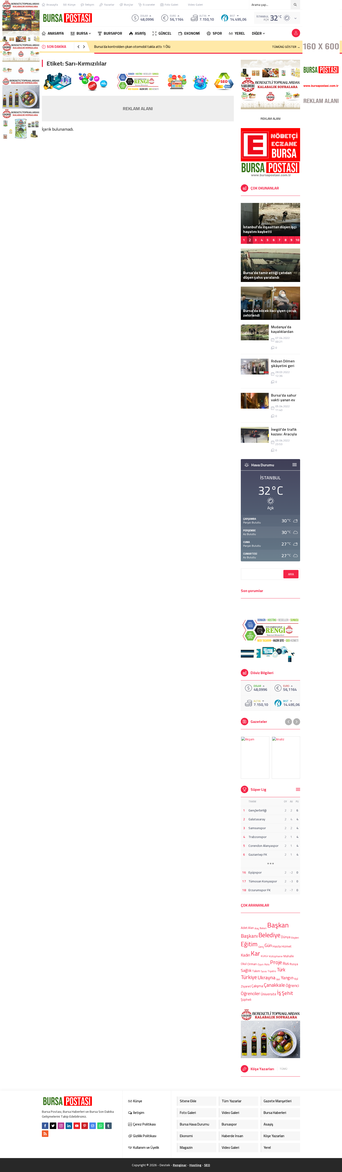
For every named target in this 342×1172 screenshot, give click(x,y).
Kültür (264, 956)
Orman (252, 964)
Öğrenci (292, 985)
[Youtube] (77, 1125)
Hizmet (286, 946)
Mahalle (288, 956)
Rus (286, 963)
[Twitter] (53, 1125)
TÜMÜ (283, 1068)
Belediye (269, 935)
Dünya (285, 937)
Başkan (278, 925)
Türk (281, 969)
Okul (244, 964)
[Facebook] (45, 1125)
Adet (244, 928)
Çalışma (257, 985)
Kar (255, 953)
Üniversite (268, 994)
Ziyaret (246, 986)
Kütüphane (276, 956)
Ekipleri (295, 937)
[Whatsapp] (100, 1125)
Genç (261, 946)
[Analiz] (286, 757)
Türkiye (249, 977)
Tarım (264, 971)
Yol (296, 979)
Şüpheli (246, 999)
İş (279, 992)
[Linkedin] (69, 1125)
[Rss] (45, 1133)
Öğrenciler (250, 993)
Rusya (294, 964)
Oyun (261, 964)
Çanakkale (274, 985)
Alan (251, 928)
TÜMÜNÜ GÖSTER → (286, 47)
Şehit (287, 993)
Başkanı (249, 935)
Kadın (245, 955)
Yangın (287, 978)
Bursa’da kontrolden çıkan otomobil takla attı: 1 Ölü (132, 46)
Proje (276, 962)
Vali (278, 979)
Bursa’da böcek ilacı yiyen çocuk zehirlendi (269, 313)
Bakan (263, 928)
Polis (266, 964)
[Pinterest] (84, 1125)
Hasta (277, 946)
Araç (257, 928)
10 (297, 240)
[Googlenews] (92, 1125)
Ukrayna (266, 977)
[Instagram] (61, 1125)
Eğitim (249, 944)
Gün (268, 945)
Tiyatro (272, 971)
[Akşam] (255, 757)
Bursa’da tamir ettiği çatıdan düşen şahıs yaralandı (267, 275)
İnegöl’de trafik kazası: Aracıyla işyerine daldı (284, 434)
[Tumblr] (108, 1125)
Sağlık (246, 970)
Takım (256, 971)
